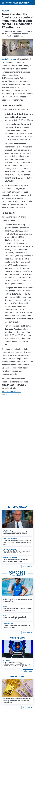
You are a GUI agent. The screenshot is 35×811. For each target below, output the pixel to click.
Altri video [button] (28, 671)
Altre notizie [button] (27, 567)
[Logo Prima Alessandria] (17, 2)
